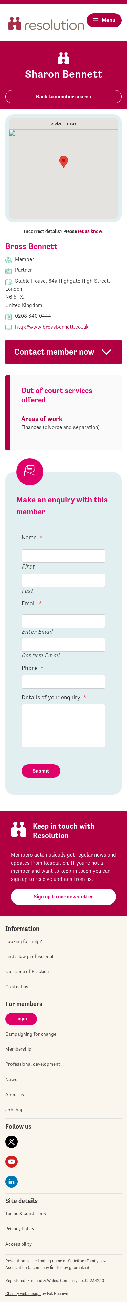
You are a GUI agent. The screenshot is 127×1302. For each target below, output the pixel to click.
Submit (41, 771)
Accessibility (18, 1244)
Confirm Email (41, 655)
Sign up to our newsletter (63, 896)
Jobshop (14, 1109)
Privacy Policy (19, 1228)
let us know (90, 231)
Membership (18, 1049)
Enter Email (37, 631)
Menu (108, 20)
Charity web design (23, 1293)
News (11, 1079)
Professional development (32, 1064)
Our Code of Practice (27, 971)
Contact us (16, 986)
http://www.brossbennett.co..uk (52, 326)
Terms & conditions (25, 1213)
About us (14, 1094)
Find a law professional (29, 956)
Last (28, 590)
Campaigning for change (30, 1034)
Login (21, 1018)
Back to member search (63, 96)
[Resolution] (46, 26)
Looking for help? (23, 941)
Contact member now (54, 352)
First (28, 566)
